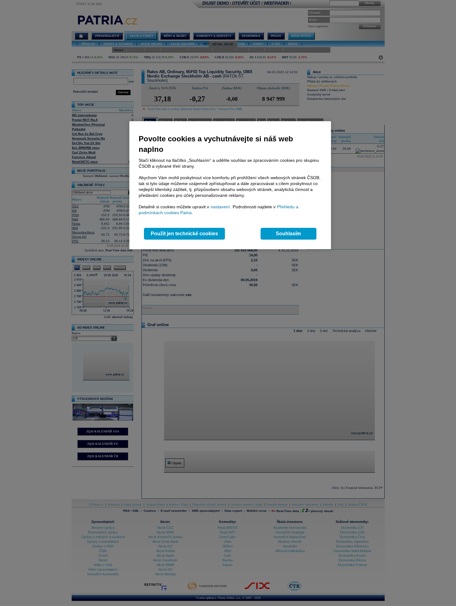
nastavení (220, 206)
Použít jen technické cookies (184, 233)
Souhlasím (288, 233)
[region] (230, 185)
